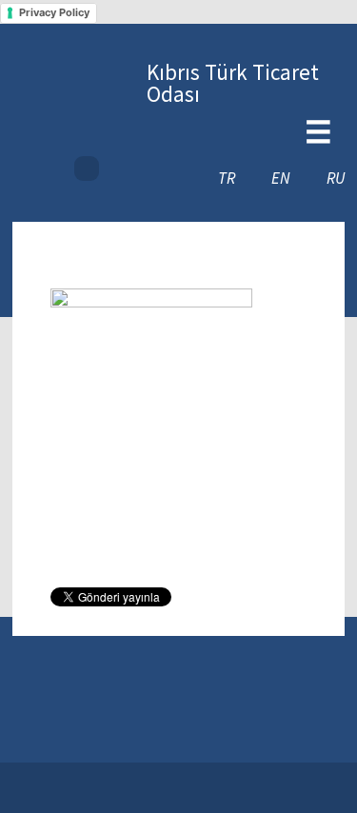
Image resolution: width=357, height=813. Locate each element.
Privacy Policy (54, 12)
